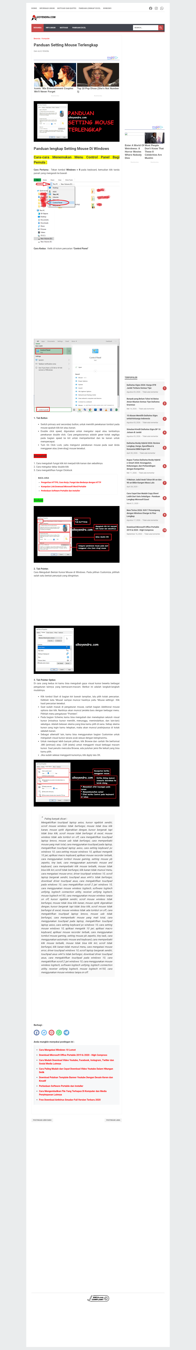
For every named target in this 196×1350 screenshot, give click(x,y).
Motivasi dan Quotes (66, 8)
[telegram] (66, 1032)
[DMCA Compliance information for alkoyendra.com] (98, 1301)
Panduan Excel (79, 28)
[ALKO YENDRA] (43, 18)
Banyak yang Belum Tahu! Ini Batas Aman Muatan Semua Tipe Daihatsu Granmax (143, 402)
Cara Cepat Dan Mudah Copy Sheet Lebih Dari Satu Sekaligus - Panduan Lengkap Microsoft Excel (143, 496)
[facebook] (36, 1032)
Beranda (37, 28)
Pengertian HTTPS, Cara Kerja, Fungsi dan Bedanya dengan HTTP (71, 482)
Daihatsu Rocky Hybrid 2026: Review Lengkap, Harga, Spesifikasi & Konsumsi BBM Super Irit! (143, 446)
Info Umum (51, 28)
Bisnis (34, 8)
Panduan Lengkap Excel (90, 8)
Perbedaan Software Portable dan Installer (60, 491)
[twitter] (44, 1032)
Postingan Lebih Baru (42, 1120)
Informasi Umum (47, 8)
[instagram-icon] (156, 8)
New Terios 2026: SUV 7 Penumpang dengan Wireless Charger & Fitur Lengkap (143, 513)
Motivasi (64, 28)
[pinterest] (51, 1032)
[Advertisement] (76, 273)
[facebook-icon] (150, 8)
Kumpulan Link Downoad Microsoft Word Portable (63, 486)
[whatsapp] (59, 1032)
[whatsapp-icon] (162, 8)
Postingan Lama (113, 1120)
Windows (107, 8)
